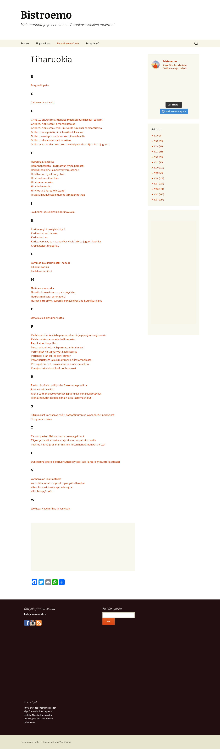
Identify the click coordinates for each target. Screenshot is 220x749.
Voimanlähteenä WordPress (57, 741)
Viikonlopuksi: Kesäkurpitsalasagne (52, 487)
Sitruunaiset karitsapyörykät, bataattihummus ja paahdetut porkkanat (72, 415)
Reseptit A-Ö (93, 43)
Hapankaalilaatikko (42, 161)
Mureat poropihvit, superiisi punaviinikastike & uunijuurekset (66, 300)
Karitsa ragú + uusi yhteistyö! (48, 229)
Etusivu (25, 43)
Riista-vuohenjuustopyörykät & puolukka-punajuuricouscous (66, 393)
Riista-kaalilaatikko (42, 389)
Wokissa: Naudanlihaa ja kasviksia (50, 508)
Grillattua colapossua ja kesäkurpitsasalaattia (58, 136)
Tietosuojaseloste (30, 741)
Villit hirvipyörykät (42, 491)
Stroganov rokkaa (41, 419)
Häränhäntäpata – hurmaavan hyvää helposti (57, 165)
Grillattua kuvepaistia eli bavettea (51, 140)
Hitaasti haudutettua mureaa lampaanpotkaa (58, 194)
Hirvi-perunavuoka (42, 182)
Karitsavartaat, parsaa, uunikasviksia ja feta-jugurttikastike (66, 241)
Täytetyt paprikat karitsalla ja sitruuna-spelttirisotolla (63, 440)
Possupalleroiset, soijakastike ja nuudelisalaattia (60, 364)
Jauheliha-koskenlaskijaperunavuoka (53, 212)
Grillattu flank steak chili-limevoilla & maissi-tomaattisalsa (66, 128)
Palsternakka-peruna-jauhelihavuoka (53, 339)
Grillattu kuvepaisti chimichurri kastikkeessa (57, 132)
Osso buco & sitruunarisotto (47, 318)
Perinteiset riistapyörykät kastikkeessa (54, 351)
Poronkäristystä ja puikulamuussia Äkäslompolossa (61, 360)
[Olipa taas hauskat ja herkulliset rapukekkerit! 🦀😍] (173, 86)
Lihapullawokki (40, 267)
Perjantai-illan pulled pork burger (51, 355)
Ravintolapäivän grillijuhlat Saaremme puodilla (59, 385)
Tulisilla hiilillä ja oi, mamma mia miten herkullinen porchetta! (68, 444)
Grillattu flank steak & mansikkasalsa (53, 123)
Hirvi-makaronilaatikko (45, 178)
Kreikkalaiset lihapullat (45, 245)
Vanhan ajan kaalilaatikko (46, 479)
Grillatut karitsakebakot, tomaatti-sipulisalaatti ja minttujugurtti (70, 144)
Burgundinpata (40, 85)
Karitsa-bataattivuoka (44, 233)
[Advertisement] (83, 547)
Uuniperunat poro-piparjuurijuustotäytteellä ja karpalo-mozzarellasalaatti (75, 461)
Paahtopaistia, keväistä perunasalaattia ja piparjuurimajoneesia (68, 335)
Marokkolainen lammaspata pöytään (53, 292)
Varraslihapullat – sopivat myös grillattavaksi (58, 483)
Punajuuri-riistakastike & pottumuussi (53, 368)
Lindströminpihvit (41, 271)
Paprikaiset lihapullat (44, 343)
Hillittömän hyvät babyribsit (48, 174)
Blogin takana (43, 43)
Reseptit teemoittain (68, 43)
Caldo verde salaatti (42, 102)
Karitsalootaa (39, 237)
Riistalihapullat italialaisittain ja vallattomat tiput (61, 397)
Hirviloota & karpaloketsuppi (48, 190)
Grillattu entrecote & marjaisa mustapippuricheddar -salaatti (67, 119)
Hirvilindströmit (40, 186)
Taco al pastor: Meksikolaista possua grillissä (57, 436)
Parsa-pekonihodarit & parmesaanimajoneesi (57, 347)
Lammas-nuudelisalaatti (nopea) (50, 262)
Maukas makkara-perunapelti (48, 296)
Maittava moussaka (42, 288)
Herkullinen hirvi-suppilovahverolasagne (55, 170)
